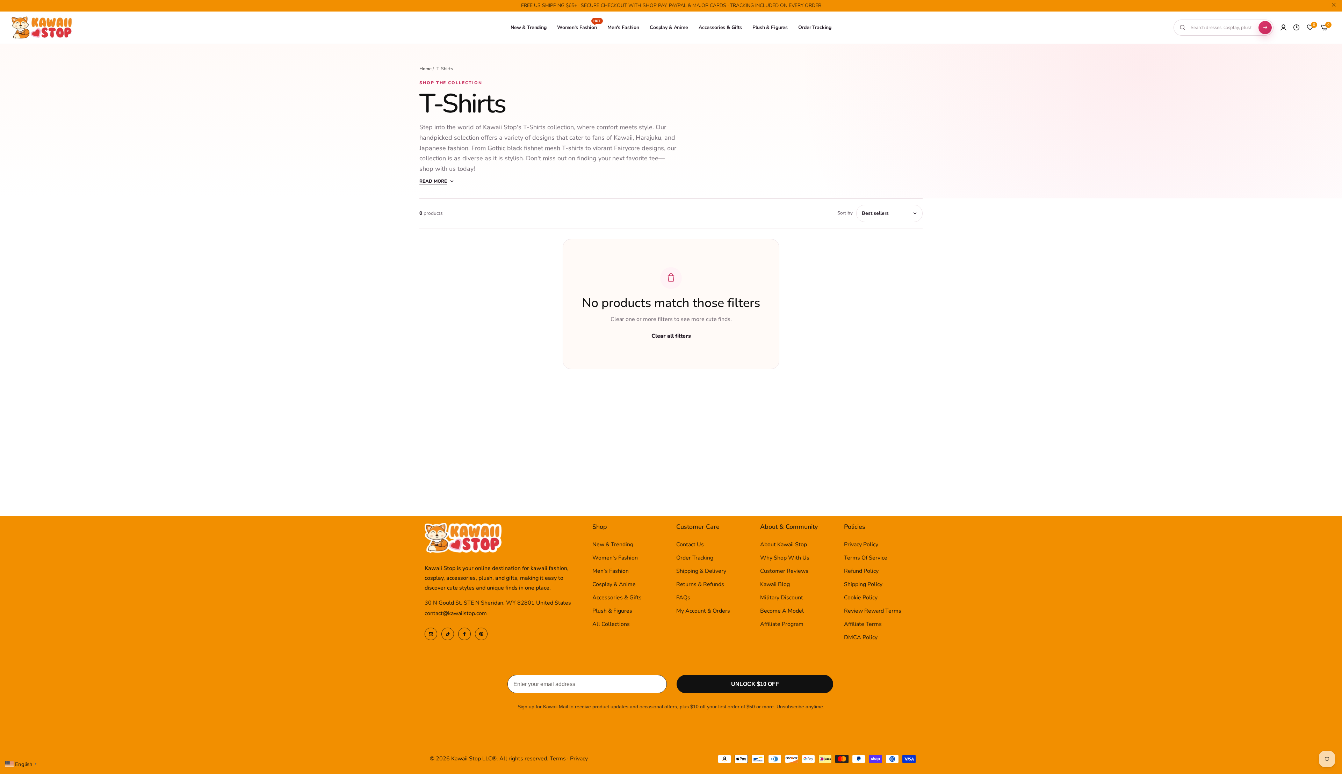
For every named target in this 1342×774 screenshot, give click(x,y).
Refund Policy (861, 571)
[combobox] (1221, 27)
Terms (558, 758)
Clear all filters (671, 336)
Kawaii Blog (775, 585)
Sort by (845, 213)
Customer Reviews (784, 571)
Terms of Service (865, 558)
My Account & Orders (703, 611)
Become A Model (782, 611)
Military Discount (781, 598)
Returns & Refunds (700, 585)
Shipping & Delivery (701, 571)
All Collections (611, 624)
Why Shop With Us (784, 558)
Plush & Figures (612, 611)
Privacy (579, 758)
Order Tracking (694, 558)
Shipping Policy (863, 585)
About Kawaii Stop (783, 545)
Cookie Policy (861, 598)
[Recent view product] (1296, 27)
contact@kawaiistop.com (456, 614)
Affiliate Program (781, 624)
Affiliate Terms (863, 624)
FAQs (683, 598)
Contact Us (690, 545)
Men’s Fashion (610, 571)
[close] (1333, 6)
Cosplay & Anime (614, 585)
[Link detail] (431, 634)
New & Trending (612, 545)
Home (425, 69)
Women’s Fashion (615, 558)
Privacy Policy (861, 545)
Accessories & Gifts (617, 598)
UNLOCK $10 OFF (755, 684)
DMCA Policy (861, 638)
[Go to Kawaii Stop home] (41, 27)
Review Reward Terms (872, 611)
